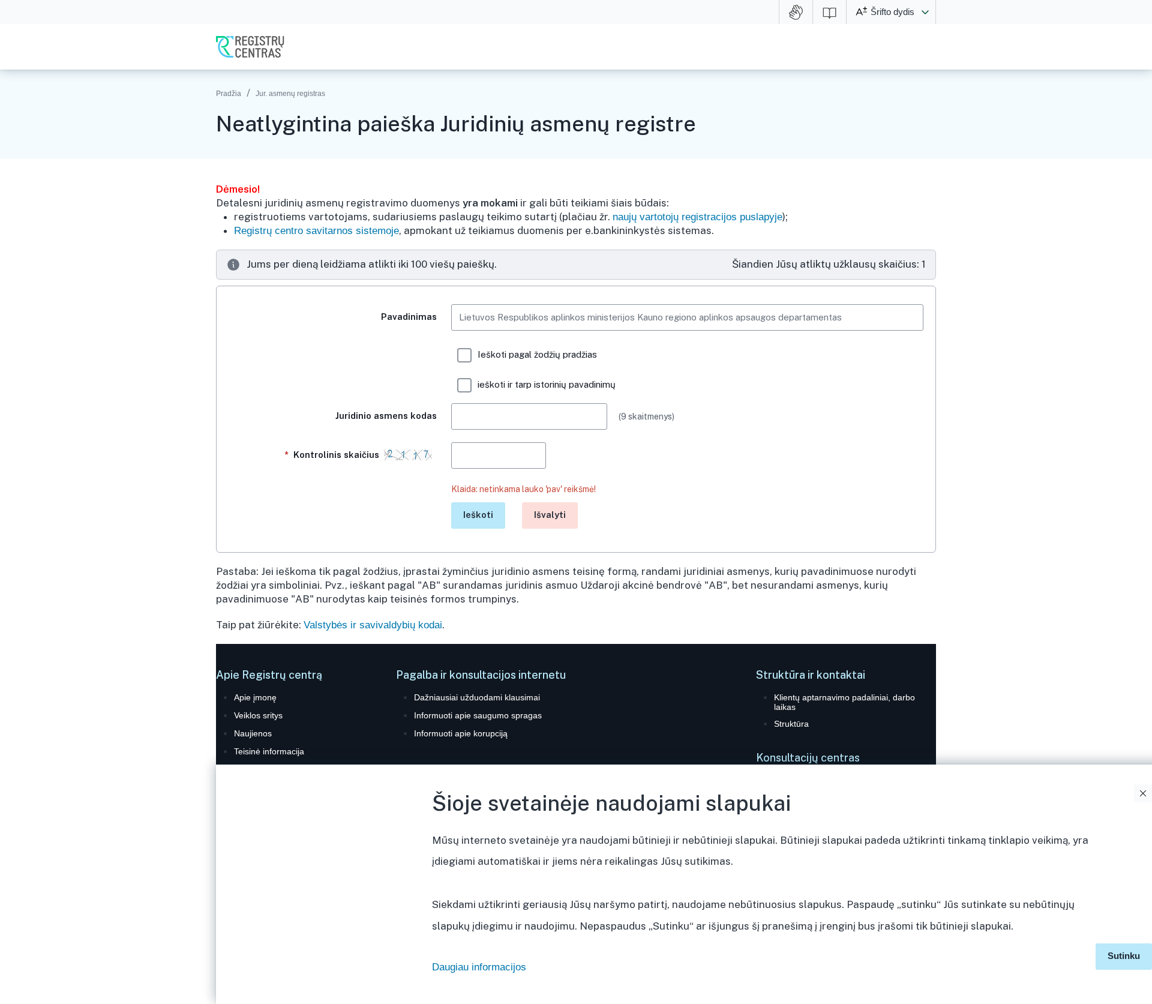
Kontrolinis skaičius (334, 454)
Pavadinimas (409, 316)
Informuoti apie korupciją (461, 733)
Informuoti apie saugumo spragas (478, 715)
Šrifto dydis (892, 12)
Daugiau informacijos (479, 967)
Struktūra (791, 724)
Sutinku (1124, 956)
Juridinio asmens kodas (386, 415)
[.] (333, 506)
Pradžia (228, 93)
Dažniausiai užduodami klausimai (477, 697)
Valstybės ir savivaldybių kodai (373, 625)
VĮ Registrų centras (250, 47)
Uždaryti (1143, 793)
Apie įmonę (255, 697)
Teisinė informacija (269, 751)
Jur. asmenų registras (290, 93)
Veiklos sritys (258, 715)
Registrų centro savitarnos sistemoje (316, 230)
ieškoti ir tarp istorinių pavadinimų (547, 384)
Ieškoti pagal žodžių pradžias (537, 354)
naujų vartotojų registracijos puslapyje (697, 217)
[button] (925, 12)
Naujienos (253, 733)
